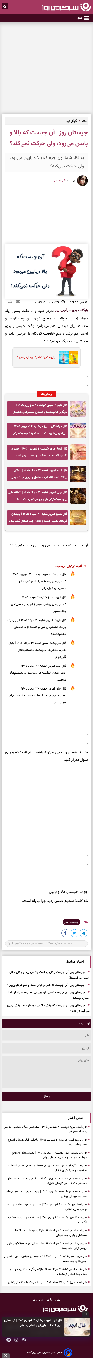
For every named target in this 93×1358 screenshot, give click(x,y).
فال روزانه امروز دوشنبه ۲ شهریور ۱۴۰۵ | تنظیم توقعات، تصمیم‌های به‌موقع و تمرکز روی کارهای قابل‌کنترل (47, 1181)
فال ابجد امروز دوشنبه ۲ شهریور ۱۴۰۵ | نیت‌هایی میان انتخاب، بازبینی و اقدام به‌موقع (33, 1323)
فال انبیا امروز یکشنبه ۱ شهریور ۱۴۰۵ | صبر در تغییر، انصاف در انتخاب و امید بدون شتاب (38, 452)
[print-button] (10, 302)
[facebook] (65, 934)
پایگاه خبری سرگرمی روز (71, 310)
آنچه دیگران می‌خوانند (68, 566)
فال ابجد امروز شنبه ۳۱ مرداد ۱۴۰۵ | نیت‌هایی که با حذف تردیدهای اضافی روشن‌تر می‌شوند (47, 1284)
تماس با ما (54, 1299)
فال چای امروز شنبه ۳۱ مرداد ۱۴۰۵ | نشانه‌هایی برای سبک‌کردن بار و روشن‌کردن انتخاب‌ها (37, 496)
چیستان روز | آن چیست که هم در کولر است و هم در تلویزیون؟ (46, 985)
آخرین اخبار (76, 1118)
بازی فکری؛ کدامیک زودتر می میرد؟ (36, 357)
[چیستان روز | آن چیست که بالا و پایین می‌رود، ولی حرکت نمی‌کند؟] (84, 934)
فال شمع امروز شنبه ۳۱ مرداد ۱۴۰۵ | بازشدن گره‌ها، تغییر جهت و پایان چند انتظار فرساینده (38, 517)
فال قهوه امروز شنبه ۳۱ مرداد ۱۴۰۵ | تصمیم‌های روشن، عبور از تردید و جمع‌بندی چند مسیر (38, 604)
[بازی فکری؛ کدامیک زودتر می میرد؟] (67, 357)
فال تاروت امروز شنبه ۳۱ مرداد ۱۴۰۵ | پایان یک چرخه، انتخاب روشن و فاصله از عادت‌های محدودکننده (36, 627)
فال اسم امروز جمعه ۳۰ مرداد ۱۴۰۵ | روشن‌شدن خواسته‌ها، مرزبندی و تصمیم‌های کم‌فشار (37, 672)
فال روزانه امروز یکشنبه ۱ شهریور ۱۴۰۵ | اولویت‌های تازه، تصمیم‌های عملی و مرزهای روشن (46, 1194)
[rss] (24, 1340)
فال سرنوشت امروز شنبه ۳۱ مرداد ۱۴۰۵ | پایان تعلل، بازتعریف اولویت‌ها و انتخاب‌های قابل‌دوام (37, 650)
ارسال (46, 1096)
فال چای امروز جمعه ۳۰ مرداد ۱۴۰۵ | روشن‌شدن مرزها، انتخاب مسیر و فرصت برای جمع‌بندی (37, 695)
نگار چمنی (60, 180)
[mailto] (16, 302)
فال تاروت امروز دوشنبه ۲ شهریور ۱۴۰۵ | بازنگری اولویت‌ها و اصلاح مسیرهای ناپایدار (40, 409)
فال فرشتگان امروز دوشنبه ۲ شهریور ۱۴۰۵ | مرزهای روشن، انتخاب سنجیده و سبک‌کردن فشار (40, 431)
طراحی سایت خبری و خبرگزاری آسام (45, 1353)
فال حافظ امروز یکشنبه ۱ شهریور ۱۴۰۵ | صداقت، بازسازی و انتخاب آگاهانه (47, 1220)
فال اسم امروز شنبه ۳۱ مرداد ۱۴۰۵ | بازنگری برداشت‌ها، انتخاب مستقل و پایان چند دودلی (39, 474)
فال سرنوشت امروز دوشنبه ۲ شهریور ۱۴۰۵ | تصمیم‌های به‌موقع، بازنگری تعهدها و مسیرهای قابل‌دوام (38, 581)
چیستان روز (71, 922)
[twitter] (75, 934)
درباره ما (38, 1299)
